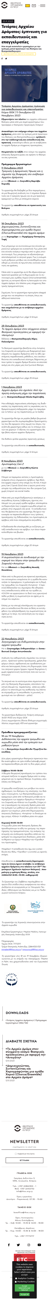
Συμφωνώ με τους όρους (26, 1154)
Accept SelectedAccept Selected (24, 1288)
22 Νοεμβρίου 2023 (13, 638)
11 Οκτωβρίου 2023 (12, 167)
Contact (34, 5)
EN (39, 5)
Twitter (7, 58)
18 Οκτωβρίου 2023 (13, 223)
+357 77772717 (27, 1236)
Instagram (29, 1245)
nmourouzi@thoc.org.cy (33, 949)
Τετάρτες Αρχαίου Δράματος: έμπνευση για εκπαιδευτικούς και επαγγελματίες (23, 108)
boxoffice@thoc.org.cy (24, 1212)
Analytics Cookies (25, 1278)
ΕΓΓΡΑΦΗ (24, 1160)
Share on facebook (3, 58)
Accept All (24, 1294)
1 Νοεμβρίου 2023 (12, 386)
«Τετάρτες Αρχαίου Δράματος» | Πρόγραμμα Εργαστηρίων (26, 1021)
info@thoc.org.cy (24, 1191)
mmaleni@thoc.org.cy (11, 949)
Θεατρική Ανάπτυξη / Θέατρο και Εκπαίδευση (19, 54)
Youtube (39, 1245)
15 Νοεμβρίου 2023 (12, 554)
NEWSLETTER (24, 1141)
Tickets (27, 5)
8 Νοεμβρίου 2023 (12, 460)
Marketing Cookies (26, 1281)
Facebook (9, 1245)
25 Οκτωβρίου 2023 (13, 325)
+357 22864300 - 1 (27, 1186)
